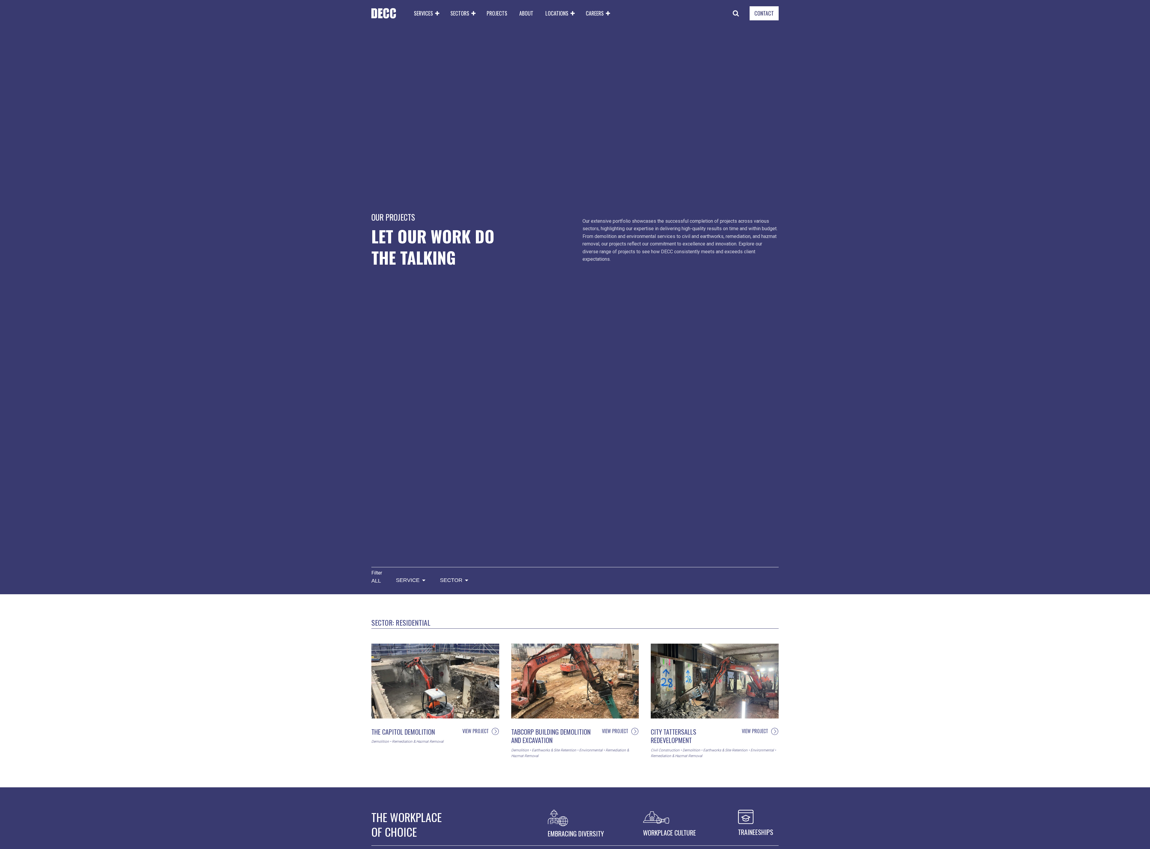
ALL (376, 581)
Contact (764, 13)
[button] (426, 13)
